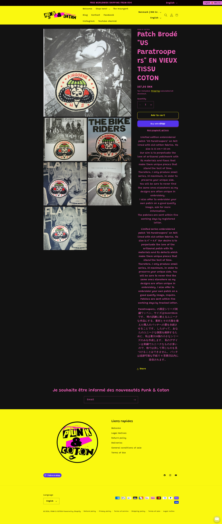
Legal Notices (118, 433)
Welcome (116, 428)
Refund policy (90, 511)
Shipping (155, 91)
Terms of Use (118, 453)
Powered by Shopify (72, 511)
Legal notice (168, 511)
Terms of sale (154, 511)
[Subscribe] (134, 399)
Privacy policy (105, 511)
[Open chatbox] (217, 519)
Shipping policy (138, 511)
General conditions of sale (126, 448)
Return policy (118, 438)
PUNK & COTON (57, 511)
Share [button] (143, 369)
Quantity (141, 99)
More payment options (158, 130)
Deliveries (116, 443)
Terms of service (121, 511)
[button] (102, 9)
